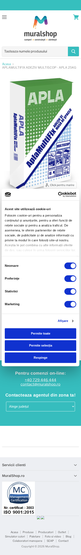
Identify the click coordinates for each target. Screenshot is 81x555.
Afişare (63, 321)
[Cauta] (73, 51)
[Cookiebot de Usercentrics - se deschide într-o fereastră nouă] (58, 194)
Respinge (40, 357)
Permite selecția (40, 345)
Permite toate (40, 333)
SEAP (50, 540)
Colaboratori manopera (27, 540)
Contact (63, 540)
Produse (28, 532)
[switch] (70, 278)
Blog (68, 536)
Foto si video (53, 536)
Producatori (45, 532)
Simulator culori (15, 536)
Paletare (34, 536)
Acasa (6, 64)
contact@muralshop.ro (40, 384)
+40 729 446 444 (40, 380)
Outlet (62, 532)
